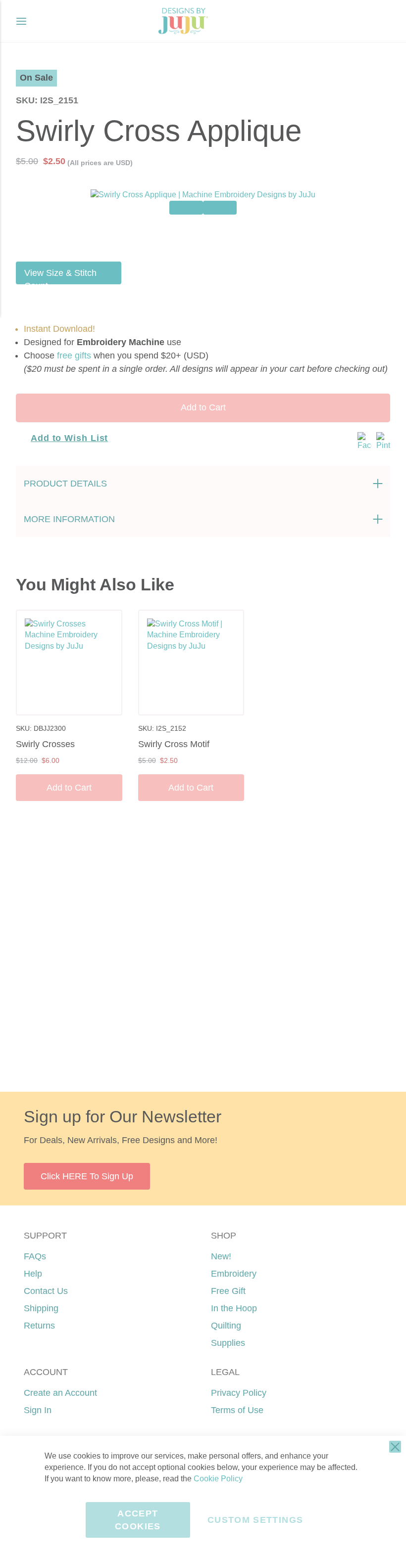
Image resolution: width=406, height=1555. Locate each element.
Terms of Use (237, 1410)
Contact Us (46, 1291)
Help (33, 1274)
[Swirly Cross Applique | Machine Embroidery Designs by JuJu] (203, 235)
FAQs (35, 1256)
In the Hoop (234, 1308)
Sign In (37, 1410)
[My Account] (362, 21)
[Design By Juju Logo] (182, 21)
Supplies (228, 1343)
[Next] (220, 208)
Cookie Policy (218, 1478)
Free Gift (228, 1291)
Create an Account (60, 1393)
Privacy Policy (238, 1393)
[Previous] (186, 208)
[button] (382, 21)
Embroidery (233, 1274)
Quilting (226, 1326)
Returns (39, 1326)
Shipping (41, 1308)
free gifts (74, 355)
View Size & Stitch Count (60, 276)
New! (221, 1256)
